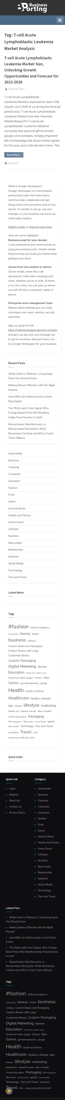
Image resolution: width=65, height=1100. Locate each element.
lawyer (18, 706)
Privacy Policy (17, 812)
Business (13, 163)
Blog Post (14, 800)
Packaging (36, 716)
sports (51, 721)
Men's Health (44, 711)
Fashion (13, 487)
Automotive (13, 634)
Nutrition (13, 536)
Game (12, 501)
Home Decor (16, 522)
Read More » (15, 155)
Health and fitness (34, 691)
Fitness (38, 678)
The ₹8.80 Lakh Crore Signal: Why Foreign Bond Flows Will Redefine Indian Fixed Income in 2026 (28, 413)
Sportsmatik (13, 726)
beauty (25, 633)
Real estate (15, 542)
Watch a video (16, 227)
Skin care (28, 721)
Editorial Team (16, 88)
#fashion (18, 627)
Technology (15, 570)
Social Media (15, 563)
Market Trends (28, 711)
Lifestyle (13, 529)
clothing (31, 641)
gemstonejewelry (29, 683)
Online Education (17, 716)
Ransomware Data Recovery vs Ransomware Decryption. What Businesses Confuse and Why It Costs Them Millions (30, 966)
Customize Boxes (18, 655)
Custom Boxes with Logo (23, 650)
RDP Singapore (15, 722)
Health (16, 690)
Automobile (15, 453)
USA (35, 732)
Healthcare (18, 698)
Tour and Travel (17, 577)
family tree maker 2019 (36, 673)
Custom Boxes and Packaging (25, 646)
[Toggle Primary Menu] (59, 20)
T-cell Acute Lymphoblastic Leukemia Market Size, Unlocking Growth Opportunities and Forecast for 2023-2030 (31, 70)
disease (42, 666)
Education (14, 481)
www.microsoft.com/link (21, 737)
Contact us (15, 806)
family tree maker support (20, 678)
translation (13, 732)
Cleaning (13, 467)
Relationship (15, 549)
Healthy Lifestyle (41, 698)
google (44, 683)
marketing (48, 705)
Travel (25, 732)
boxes (35, 633)
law (10, 705)
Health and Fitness (19, 515)
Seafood (13, 556)
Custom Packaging (22, 660)
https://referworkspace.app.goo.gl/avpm (32, 330)
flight (46, 677)
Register (14, 794)
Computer (14, 474)
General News (16, 508)
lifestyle (31, 705)
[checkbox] (9, 1091)
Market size (13, 711)
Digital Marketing (22, 666)
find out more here (40, 227)
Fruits (11, 494)
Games (13, 683)
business (17, 640)
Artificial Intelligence (40, 627)
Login (12, 788)
